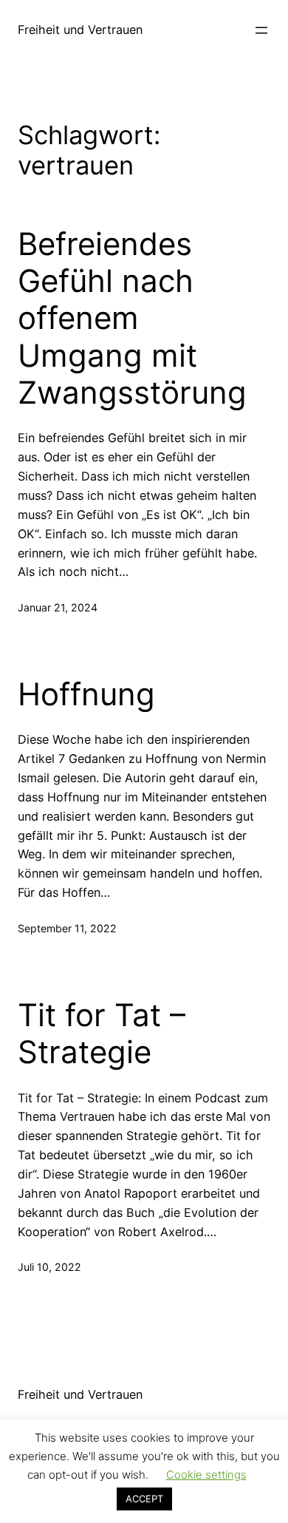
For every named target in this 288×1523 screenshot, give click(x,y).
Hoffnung (86, 694)
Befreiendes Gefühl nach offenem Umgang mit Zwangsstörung (132, 318)
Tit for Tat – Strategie (101, 1034)
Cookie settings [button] (206, 1475)
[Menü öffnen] (261, 30)
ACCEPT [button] (144, 1499)
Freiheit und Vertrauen (80, 29)
